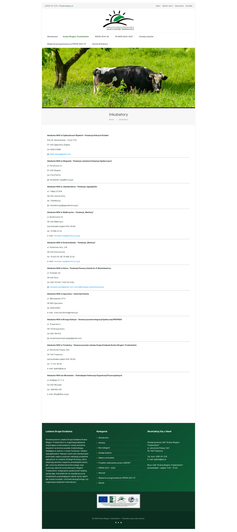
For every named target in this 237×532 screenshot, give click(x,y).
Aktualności (104, 437)
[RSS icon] (121, 522)
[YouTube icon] (118, 522)
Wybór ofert (167, 6)
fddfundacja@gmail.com (60, 154)
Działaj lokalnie (105, 453)
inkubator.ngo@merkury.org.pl (67, 236)
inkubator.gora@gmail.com (61, 287)
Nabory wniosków (106, 458)
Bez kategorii (104, 448)
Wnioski (102, 473)
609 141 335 (52, 6)
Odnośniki (179, 6)
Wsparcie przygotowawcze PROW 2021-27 (117, 478)
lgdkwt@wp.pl (67, 6)
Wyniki (101, 483)
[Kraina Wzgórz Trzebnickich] (118, 21)
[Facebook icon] (116, 522)
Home (111, 119)
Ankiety (102, 443)
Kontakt (189, 6)
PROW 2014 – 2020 (107, 468)
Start (158, 6)
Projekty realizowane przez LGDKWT (115, 463)
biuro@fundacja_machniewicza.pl (89, 287)
